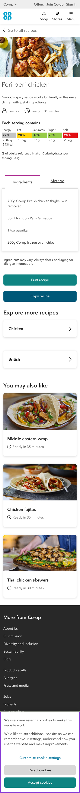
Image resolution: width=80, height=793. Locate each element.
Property (10, 704)
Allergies (10, 678)
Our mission (12, 636)
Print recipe (40, 280)
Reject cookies (40, 770)
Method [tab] (57, 181)
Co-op (8, 4)
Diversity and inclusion (20, 644)
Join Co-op (55, 4)
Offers (39, 4)
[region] (40, 752)
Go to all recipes (22, 30)
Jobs (7, 696)
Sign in (71, 4)
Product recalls (14, 670)
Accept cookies (40, 782)
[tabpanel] (40, 228)
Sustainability (13, 651)
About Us (10, 628)
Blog (7, 659)
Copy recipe (40, 296)
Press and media (16, 685)
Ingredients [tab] (22, 182)
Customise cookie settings (40, 758)
